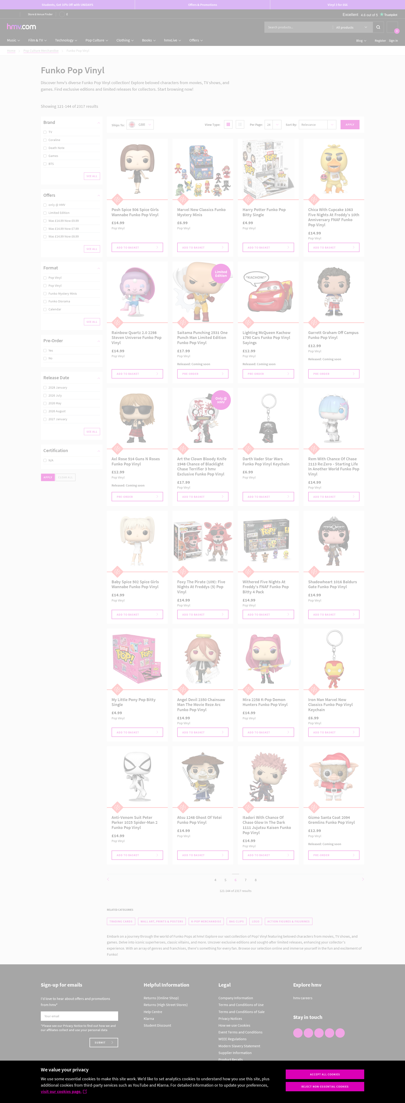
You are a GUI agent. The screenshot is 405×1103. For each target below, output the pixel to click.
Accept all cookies (325, 1074)
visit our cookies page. (61, 1091)
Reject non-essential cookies (325, 1086)
